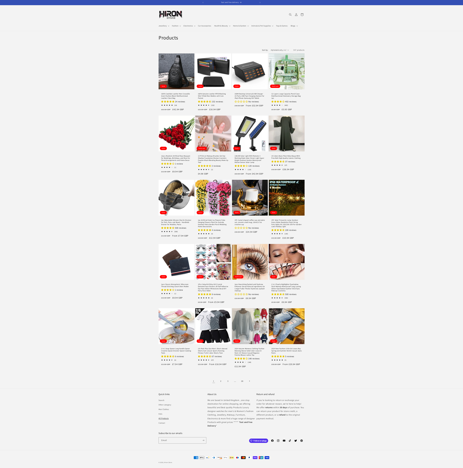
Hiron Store (168, 462)
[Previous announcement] (203, 2)
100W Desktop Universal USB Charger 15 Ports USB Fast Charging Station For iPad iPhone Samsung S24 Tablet (249, 96)
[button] (163, 26)
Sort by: (265, 50)
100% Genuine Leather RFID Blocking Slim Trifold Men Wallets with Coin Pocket (212, 96)
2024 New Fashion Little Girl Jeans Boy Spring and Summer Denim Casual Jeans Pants (286, 351)
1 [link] (213, 381)
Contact (162, 423)
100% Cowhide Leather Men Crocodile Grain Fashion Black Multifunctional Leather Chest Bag (175, 96)
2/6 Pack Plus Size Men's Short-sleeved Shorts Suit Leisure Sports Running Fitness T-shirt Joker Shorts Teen (212, 351)
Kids (160, 414)
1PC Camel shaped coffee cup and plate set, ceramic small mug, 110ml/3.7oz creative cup (250, 222)
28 (242, 381)
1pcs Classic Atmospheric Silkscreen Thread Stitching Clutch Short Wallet (175, 285)
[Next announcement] (260, 2)
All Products (164, 418)
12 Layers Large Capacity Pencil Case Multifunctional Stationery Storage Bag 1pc (286, 96)
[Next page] (249, 381)
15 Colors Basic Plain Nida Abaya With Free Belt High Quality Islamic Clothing (286, 157)
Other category (165, 404)
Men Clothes (164, 409)
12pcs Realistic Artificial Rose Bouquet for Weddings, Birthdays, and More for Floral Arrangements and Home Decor (175, 158)
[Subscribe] (203, 440)
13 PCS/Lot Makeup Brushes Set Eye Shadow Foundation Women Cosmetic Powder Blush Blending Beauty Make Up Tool (213, 159)
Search (161, 400)
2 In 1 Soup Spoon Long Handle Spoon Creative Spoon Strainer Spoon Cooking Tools (176, 351)
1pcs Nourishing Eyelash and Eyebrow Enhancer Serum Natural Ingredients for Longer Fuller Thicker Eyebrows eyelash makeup (250, 287)
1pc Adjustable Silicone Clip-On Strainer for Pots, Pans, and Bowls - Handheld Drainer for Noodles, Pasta (176, 222)
